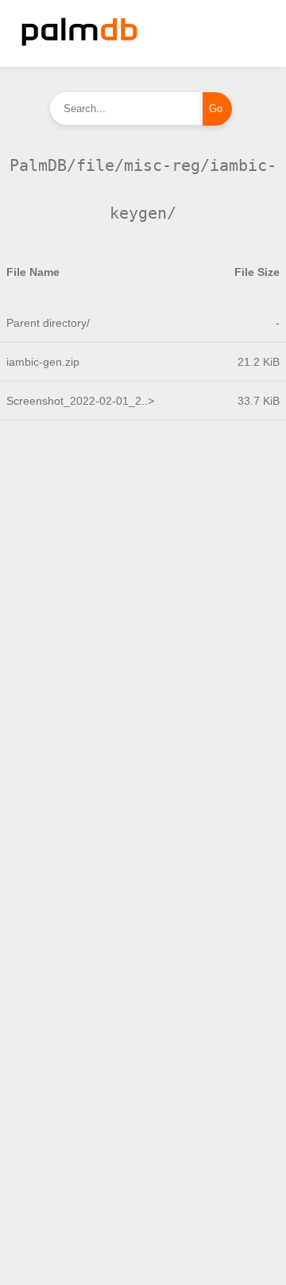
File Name (33, 272)
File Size (257, 272)
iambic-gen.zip (42, 361)
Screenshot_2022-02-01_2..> (80, 400)
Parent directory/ (48, 322)
